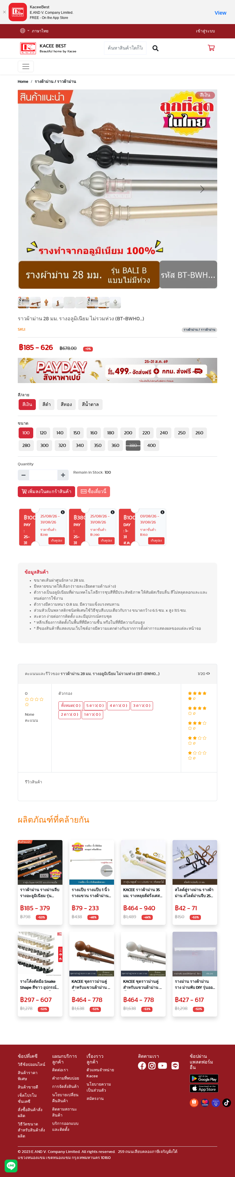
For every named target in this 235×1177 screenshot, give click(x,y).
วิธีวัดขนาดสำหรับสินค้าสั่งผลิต (31, 1130)
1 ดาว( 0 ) (92, 715)
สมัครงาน (95, 1099)
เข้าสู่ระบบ (205, 31)
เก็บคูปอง (56, 540)
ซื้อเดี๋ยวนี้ (96, 491)
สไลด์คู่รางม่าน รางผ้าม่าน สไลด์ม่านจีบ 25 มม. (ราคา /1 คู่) (194, 893)
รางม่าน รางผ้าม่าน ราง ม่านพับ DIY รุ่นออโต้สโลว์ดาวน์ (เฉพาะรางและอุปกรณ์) (194, 985)
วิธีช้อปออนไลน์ (31, 1065)
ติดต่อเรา (60, 1070)
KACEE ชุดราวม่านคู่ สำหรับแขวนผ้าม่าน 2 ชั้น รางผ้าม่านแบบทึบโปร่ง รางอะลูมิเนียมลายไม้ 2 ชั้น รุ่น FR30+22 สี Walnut (91, 985)
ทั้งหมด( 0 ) (71, 706)
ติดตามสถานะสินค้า (64, 1112)
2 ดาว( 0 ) (69, 715)
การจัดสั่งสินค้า (65, 1087)
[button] (25, 31)
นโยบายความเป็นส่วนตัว (99, 1087)
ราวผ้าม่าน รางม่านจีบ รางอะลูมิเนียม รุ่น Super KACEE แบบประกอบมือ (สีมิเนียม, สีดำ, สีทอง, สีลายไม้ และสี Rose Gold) (39, 893)
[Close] (4, 12)
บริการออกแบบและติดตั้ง (65, 1127)
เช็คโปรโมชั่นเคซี (27, 1099)
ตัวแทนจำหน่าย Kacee (100, 1073)
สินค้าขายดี (28, 1087)
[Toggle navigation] (26, 66)
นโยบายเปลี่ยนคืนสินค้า (65, 1098)
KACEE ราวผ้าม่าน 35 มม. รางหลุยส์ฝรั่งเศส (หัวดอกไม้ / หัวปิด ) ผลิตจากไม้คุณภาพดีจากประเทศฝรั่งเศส (141, 893)
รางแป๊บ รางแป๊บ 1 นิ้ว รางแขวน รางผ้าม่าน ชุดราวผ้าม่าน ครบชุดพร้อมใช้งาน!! (91, 893)
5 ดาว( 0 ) (95, 706)
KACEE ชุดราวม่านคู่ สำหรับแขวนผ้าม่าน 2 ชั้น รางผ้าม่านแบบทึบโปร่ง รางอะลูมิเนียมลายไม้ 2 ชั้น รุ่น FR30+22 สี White (142, 985)
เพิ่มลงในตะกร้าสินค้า (49, 491)
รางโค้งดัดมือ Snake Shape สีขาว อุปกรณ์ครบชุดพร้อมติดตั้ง (38, 985)
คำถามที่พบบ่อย (65, 1078)
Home (23, 82)
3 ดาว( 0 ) (141, 706)
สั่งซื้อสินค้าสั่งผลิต (30, 1113)
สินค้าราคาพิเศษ (28, 1076)
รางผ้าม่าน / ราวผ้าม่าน (55, 82)
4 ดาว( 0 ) (118, 706)
